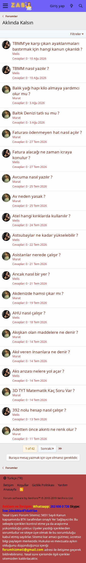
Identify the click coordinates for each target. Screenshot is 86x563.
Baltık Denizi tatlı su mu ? (35, 113)
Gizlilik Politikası (43, 485)
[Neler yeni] (71, 5)
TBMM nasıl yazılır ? (30, 68)
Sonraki (46, 448)
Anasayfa (9, 489)
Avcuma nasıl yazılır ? (32, 177)
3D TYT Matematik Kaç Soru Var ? (43, 390)
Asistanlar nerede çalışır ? (36, 254)
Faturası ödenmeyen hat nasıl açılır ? (47, 132)
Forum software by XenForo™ (38, 498)
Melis (16, 54)
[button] (5, 6)
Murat (16, 98)
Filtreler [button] (75, 34)
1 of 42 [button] (30, 448)
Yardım (63, 485)
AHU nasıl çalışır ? (28, 313)
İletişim (8, 485)
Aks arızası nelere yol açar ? (38, 371)
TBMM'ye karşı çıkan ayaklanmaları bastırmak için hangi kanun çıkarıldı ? (47, 46)
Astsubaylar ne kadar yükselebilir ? (45, 235)
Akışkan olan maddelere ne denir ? (45, 332)
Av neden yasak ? (28, 196)
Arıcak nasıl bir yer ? (31, 274)
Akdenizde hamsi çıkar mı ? (37, 293)
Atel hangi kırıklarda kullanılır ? (41, 216)
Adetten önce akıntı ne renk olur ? (44, 429)
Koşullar (23, 485)
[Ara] (80, 5)
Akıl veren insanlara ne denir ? (41, 351)
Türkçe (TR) (14, 478)
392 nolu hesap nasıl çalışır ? (39, 410)
